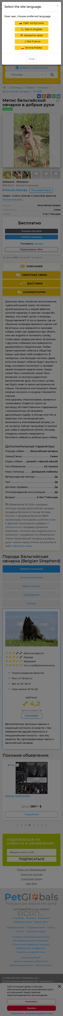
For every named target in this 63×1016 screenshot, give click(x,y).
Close (31, 58)
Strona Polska (33, 47)
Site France (32, 41)
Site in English (33, 29)
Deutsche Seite (33, 35)
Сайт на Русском (33, 23)
